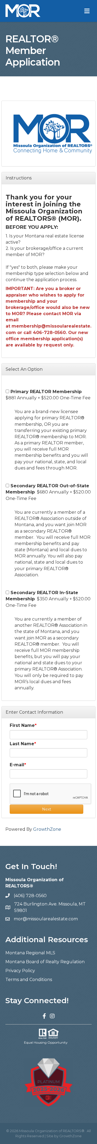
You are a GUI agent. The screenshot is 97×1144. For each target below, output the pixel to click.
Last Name (22, 743)
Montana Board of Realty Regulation (45, 961)
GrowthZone (47, 829)
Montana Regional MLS (30, 952)
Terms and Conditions (28, 979)
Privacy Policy (20, 970)
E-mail (17, 764)
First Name (22, 725)
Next (46, 809)
